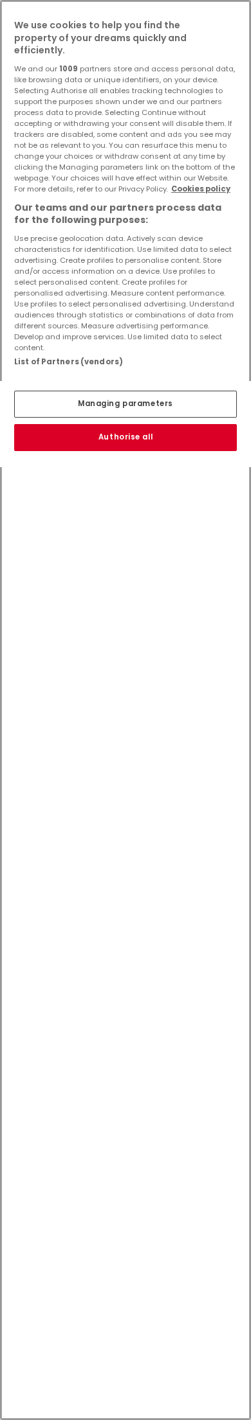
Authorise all (125, 437)
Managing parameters (125, 403)
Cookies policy (200, 189)
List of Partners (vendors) (68, 362)
